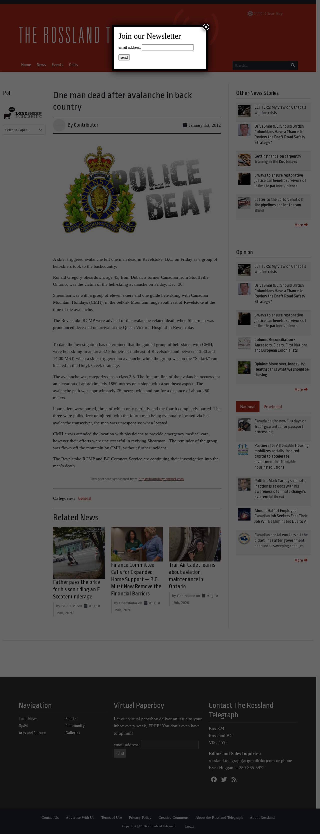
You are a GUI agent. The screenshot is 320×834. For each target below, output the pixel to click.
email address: (129, 47)
